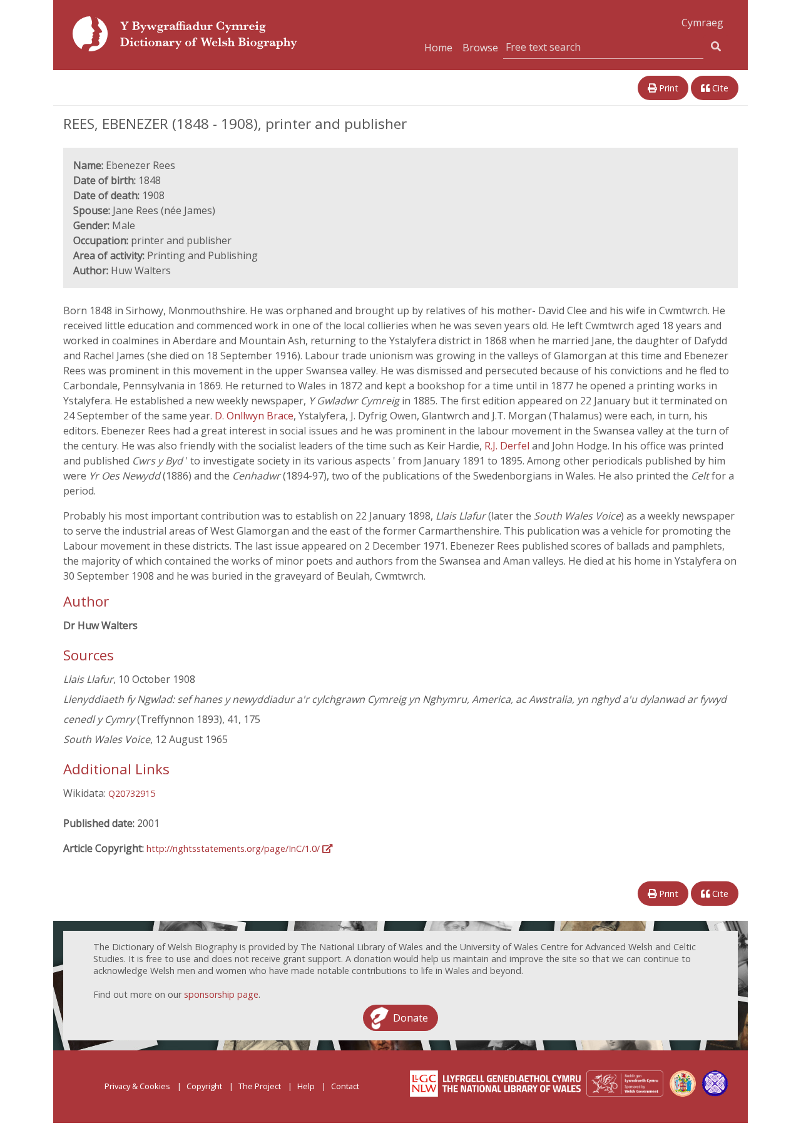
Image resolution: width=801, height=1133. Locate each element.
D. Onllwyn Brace (254, 416)
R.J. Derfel (508, 446)
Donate (410, 1018)
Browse (480, 47)
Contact (345, 1086)
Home (438, 47)
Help (306, 1086)
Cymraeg (702, 22)
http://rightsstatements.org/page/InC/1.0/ (234, 848)
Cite (719, 88)
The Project (259, 1086)
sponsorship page (221, 994)
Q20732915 (131, 793)
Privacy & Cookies (137, 1086)
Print (667, 88)
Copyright (204, 1086)
